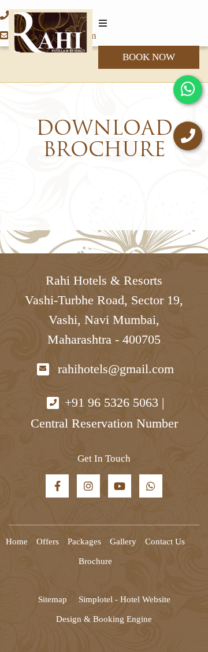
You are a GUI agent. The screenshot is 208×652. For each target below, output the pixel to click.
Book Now (148, 56)
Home (17, 541)
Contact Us (165, 541)
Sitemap (52, 599)
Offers (47, 541)
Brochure (95, 561)
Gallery (123, 541)
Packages (84, 541)
